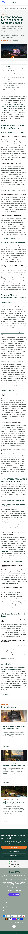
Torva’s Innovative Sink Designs (10, 85)
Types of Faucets (7, 81)
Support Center (14, 855)
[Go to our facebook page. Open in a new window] (8, 890)
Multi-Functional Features (9, 75)
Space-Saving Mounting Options (11, 73)
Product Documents (14, 851)
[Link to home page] (14, 872)
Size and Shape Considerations (10, 70)
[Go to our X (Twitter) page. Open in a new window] (14, 890)
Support (4, 907)
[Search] (22, 2)
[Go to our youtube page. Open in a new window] (17, 890)
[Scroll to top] (14, 926)
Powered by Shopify (18, 922)
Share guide (6, 694)
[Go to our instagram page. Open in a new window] (11, 890)
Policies (4, 911)
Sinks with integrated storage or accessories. (13, 242)
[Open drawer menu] (3, 2)
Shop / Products (7, 903)
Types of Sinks (6, 79)
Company (5, 899)
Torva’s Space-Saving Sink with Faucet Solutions (14, 83)
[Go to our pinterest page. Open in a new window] (20, 890)
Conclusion (5, 91)
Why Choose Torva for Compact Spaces (12, 89)
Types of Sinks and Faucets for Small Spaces (13, 77)
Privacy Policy (9, 876)
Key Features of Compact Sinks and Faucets (13, 68)
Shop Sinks (14, 847)
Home (2, 6)
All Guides (7, 6)
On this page (7, 66)
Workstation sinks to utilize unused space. (13, 361)
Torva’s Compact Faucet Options (11, 87)
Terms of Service (19, 876)
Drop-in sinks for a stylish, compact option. (13, 306)
